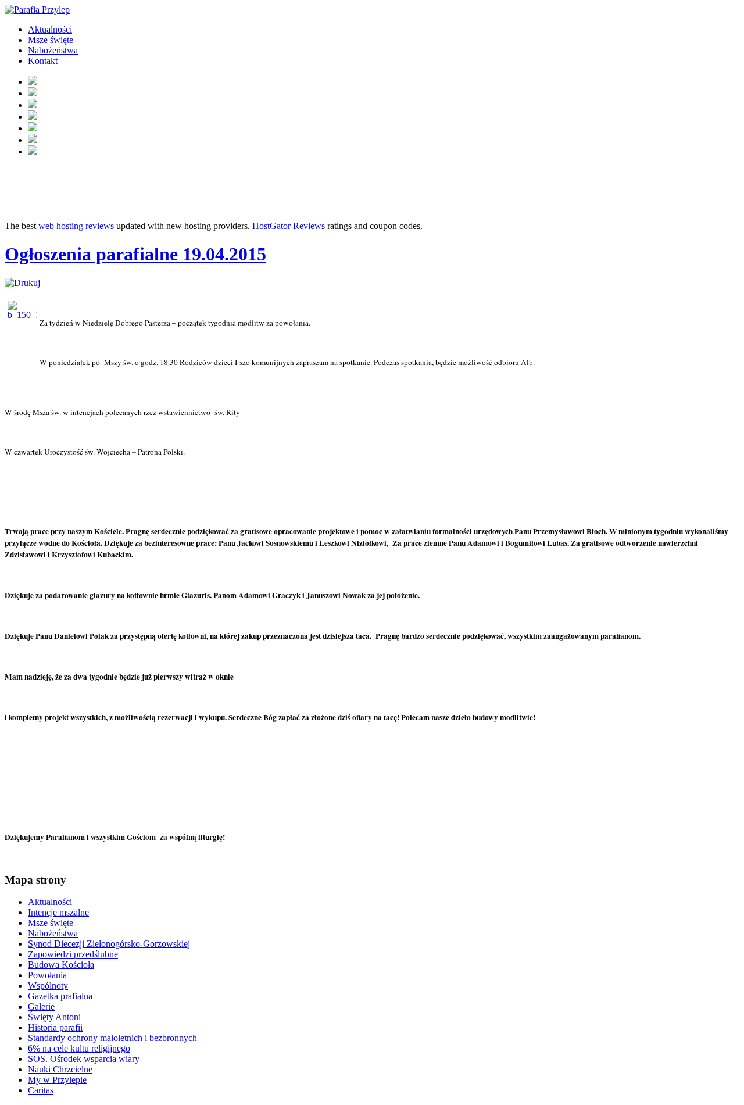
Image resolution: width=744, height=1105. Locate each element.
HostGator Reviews (288, 226)
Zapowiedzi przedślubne (73, 954)
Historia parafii (55, 1027)
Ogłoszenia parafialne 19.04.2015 (135, 254)
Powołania (47, 975)
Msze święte (50, 40)
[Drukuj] (22, 283)
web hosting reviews (76, 226)
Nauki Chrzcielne (60, 1069)
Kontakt (43, 61)
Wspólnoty (48, 985)
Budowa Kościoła (61, 965)
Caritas (40, 1090)
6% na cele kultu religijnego (79, 1048)
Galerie (41, 1006)
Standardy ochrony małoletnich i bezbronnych (112, 1038)
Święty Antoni (54, 1017)
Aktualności (50, 29)
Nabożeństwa (53, 50)
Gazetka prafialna (60, 996)
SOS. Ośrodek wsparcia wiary (84, 1059)
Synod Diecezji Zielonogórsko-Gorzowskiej (109, 944)
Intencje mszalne (58, 912)
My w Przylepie (57, 1080)
